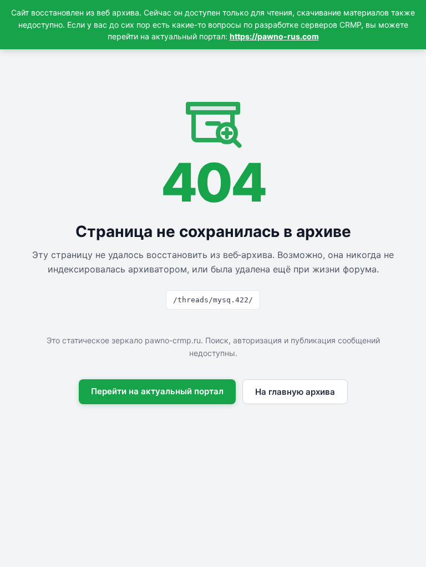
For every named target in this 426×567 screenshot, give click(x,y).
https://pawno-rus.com (274, 36)
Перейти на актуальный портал (157, 391)
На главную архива (295, 391)
